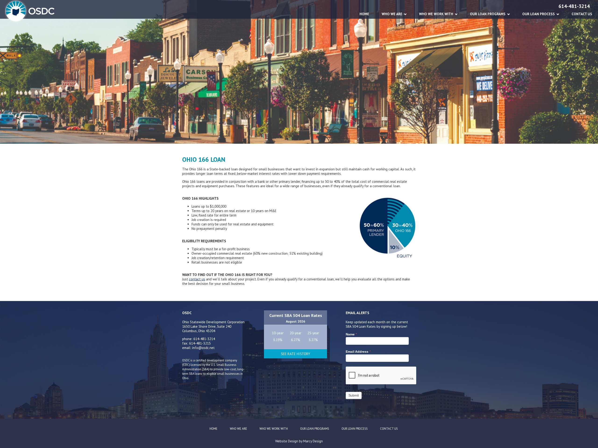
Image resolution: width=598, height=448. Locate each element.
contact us (197, 279)
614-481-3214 (574, 6)
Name (351, 334)
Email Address (358, 351)
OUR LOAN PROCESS (538, 14)
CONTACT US (582, 14)
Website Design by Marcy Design (299, 441)
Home (364, 14)
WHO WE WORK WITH (436, 14)
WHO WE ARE (392, 14)
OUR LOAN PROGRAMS (487, 14)
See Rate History (295, 354)
